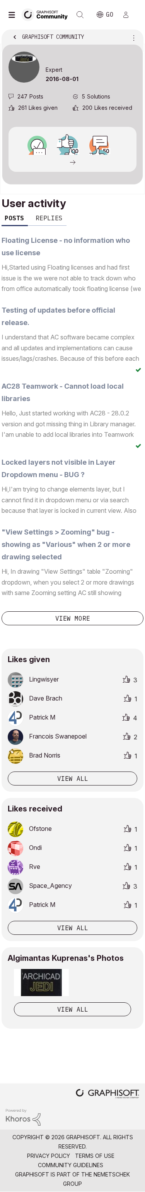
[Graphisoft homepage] (107, 1094)
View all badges (72, 162)
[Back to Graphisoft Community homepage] (47, 14)
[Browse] (13, 14)
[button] (41, 982)
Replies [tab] (49, 218)
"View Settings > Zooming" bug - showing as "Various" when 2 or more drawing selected (66, 544)
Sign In (129, 15)
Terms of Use (94, 1155)
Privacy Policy (48, 1155)
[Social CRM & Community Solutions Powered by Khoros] (23, 1116)
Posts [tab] (14, 218)
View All (72, 1009)
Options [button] (132, 37)
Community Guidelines (70, 1165)
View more (72, 618)
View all (72, 778)
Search (80, 15)
